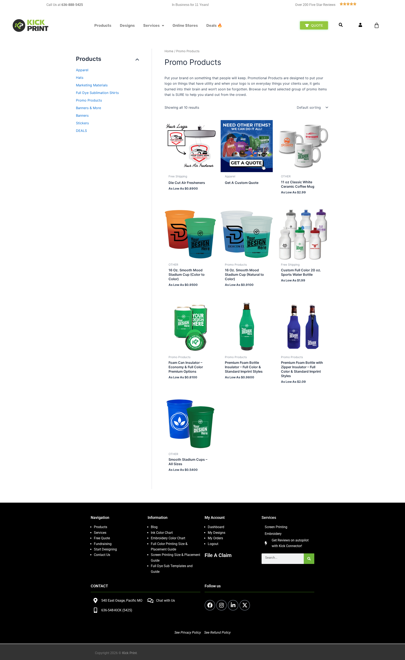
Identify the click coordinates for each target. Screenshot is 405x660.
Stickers (82, 123)
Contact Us (102, 555)
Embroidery (273, 534)
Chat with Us (165, 600)
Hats (79, 77)
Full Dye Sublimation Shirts (97, 93)
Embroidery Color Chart (168, 538)
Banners (82, 115)
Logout (213, 544)
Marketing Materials (92, 85)
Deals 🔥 (214, 25)
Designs (127, 25)
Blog (154, 527)
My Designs (216, 533)
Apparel (82, 70)
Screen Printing (276, 527)
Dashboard (216, 527)
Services (151, 25)
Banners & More (88, 108)
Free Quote (102, 538)
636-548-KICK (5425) (116, 610)
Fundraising (103, 544)
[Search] (309, 558)
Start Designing (105, 549)
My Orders (215, 538)
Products (102, 25)
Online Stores (185, 25)
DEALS (81, 131)
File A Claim (218, 555)
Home (169, 51)
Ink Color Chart (162, 533)
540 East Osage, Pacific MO (121, 600)
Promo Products (89, 100)
